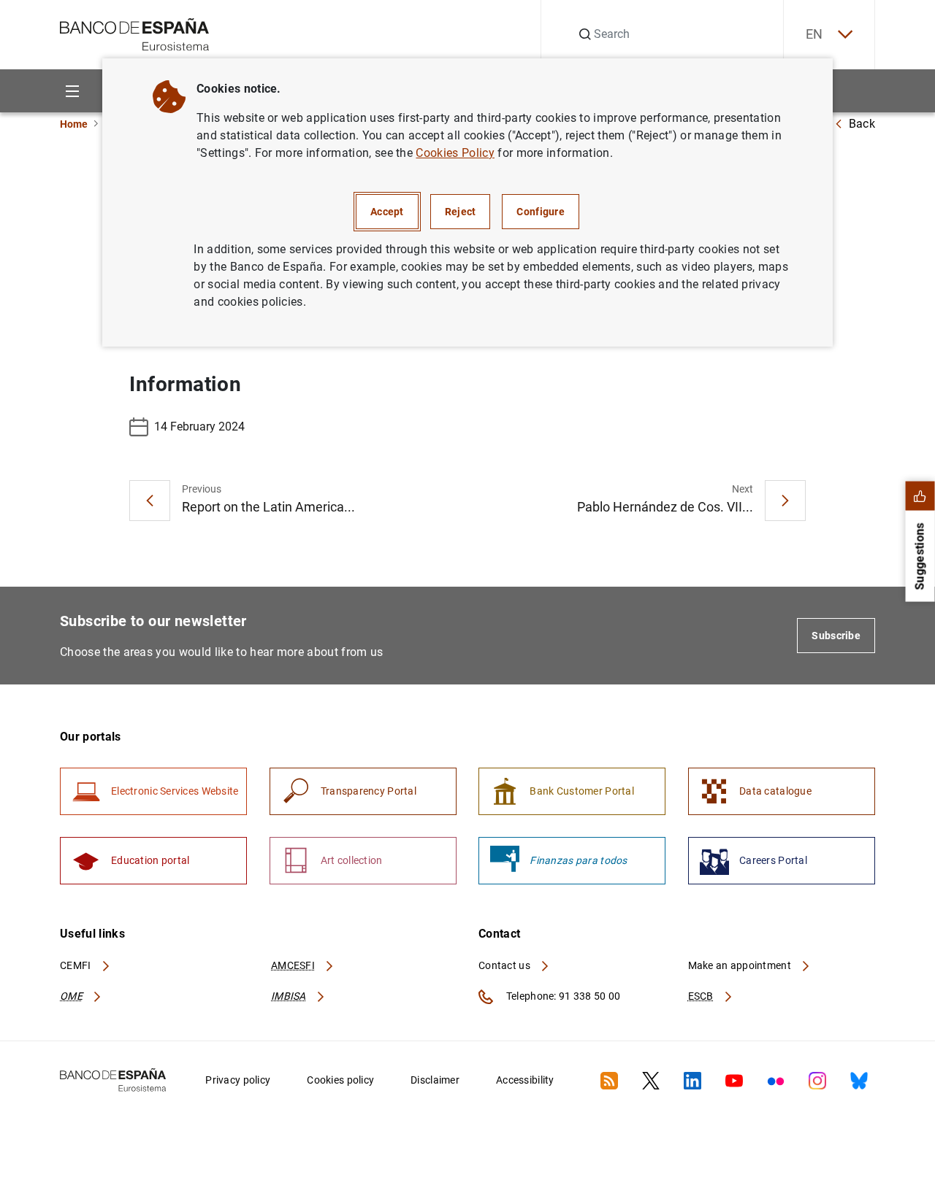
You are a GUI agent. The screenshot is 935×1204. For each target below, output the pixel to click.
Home (74, 124)
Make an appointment (741, 965)
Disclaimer (435, 1080)
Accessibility (525, 1080)
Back (862, 124)
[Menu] (72, 91)
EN (814, 34)
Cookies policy (340, 1080)
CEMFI (77, 965)
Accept (387, 211)
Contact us (505, 965)
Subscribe (836, 635)
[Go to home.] (135, 33)
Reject (460, 211)
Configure (540, 211)
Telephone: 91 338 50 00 (562, 996)
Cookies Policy (455, 153)
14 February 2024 (199, 426)
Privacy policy (237, 1080)
